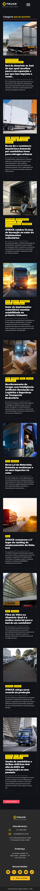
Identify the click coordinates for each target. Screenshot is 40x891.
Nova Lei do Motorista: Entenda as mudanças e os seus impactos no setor (19, 468)
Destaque (15, 138)
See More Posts (11, 802)
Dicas (22, 378)
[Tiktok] (32, 872)
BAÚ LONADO (10, 219)
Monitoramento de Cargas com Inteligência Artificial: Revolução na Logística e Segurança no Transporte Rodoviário (19, 391)
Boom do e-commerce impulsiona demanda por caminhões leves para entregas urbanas (18, 150)
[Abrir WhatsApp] (35, 886)
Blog (7, 138)
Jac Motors (23, 756)
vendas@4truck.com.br (21, 834)
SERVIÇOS (9, 142)
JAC (16, 756)
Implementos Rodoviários (14, 62)
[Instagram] (14, 872)
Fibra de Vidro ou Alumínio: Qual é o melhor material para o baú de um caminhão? (19, 618)
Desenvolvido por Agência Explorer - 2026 (20, 889)
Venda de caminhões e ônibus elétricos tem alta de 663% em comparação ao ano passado (18, 767)
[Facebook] (20, 872)
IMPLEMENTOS (25, 138)
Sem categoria (22, 140)
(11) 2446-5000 (21, 830)
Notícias (8, 226)
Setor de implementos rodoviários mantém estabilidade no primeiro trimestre (18, 311)
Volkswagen (18, 758)
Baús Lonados (10, 222)
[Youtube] (26, 872)
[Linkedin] (8, 872)
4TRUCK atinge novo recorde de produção (17, 691)
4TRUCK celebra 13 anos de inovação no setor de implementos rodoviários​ (19, 233)
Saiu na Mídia (10, 381)
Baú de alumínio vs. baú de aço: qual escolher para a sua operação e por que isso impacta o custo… (19, 71)
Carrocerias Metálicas (13, 224)
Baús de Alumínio (11, 60)
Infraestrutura (10, 140)
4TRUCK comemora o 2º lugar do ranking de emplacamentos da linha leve (20, 543)
